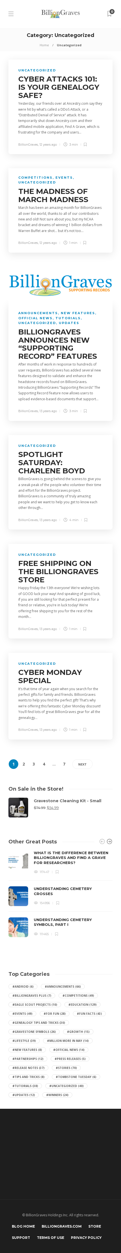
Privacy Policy (86, 1237)
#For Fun (55, 1014)
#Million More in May (68, 1041)
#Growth (78, 1032)
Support (21, 1237)
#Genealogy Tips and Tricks (38, 1023)
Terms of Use (50, 1237)
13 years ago (48, 411)
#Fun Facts (89, 1014)
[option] (60, 893)
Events (64, 178)
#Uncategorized (66, 1086)
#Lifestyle (24, 1041)
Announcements (38, 313)
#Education (82, 1005)
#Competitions (78, 996)
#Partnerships (27, 1059)
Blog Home (23, 1226)
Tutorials (68, 318)
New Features (78, 313)
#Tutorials (25, 1086)
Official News (35, 318)
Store (94, 1226)
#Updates (23, 1095)
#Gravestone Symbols (34, 1032)
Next (82, 764)
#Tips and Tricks (28, 1077)
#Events (22, 1014)
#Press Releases (70, 1059)
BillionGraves (28, 144)
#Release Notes (28, 1068)
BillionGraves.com (62, 1226)
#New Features (27, 1050)
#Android (22, 987)
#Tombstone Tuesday (76, 1077)
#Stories (66, 1068)
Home (44, 45)
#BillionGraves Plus (31, 996)
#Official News (68, 1050)
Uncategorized (37, 70)
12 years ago (48, 144)
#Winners (57, 1095)
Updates (69, 323)
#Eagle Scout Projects (34, 1005)
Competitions (35, 178)
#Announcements (63, 987)
